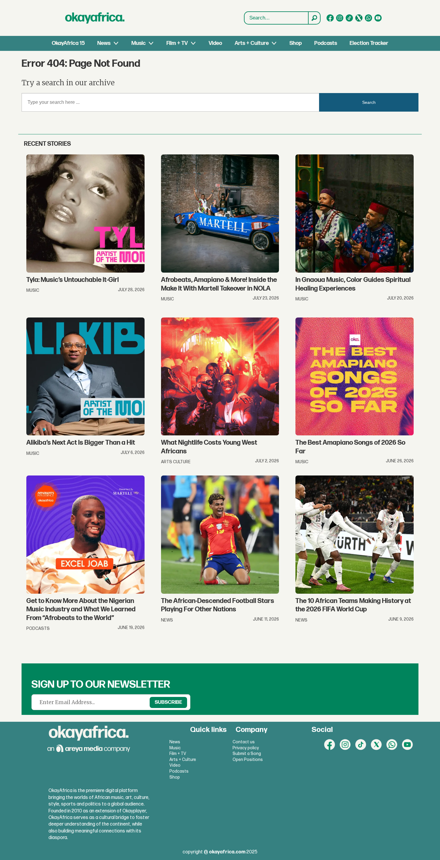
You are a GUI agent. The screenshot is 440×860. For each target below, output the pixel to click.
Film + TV (177, 43)
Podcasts (325, 43)
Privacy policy (246, 747)
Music (138, 43)
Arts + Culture (252, 43)
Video (215, 43)
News (103, 43)
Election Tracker (369, 43)
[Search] (314, 18)
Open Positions (248, 759)
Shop (295, 43)
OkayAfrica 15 (68, 43)
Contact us (244, 741)
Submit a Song (247, 753)
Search (369, 102)
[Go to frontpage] (95, 18)
